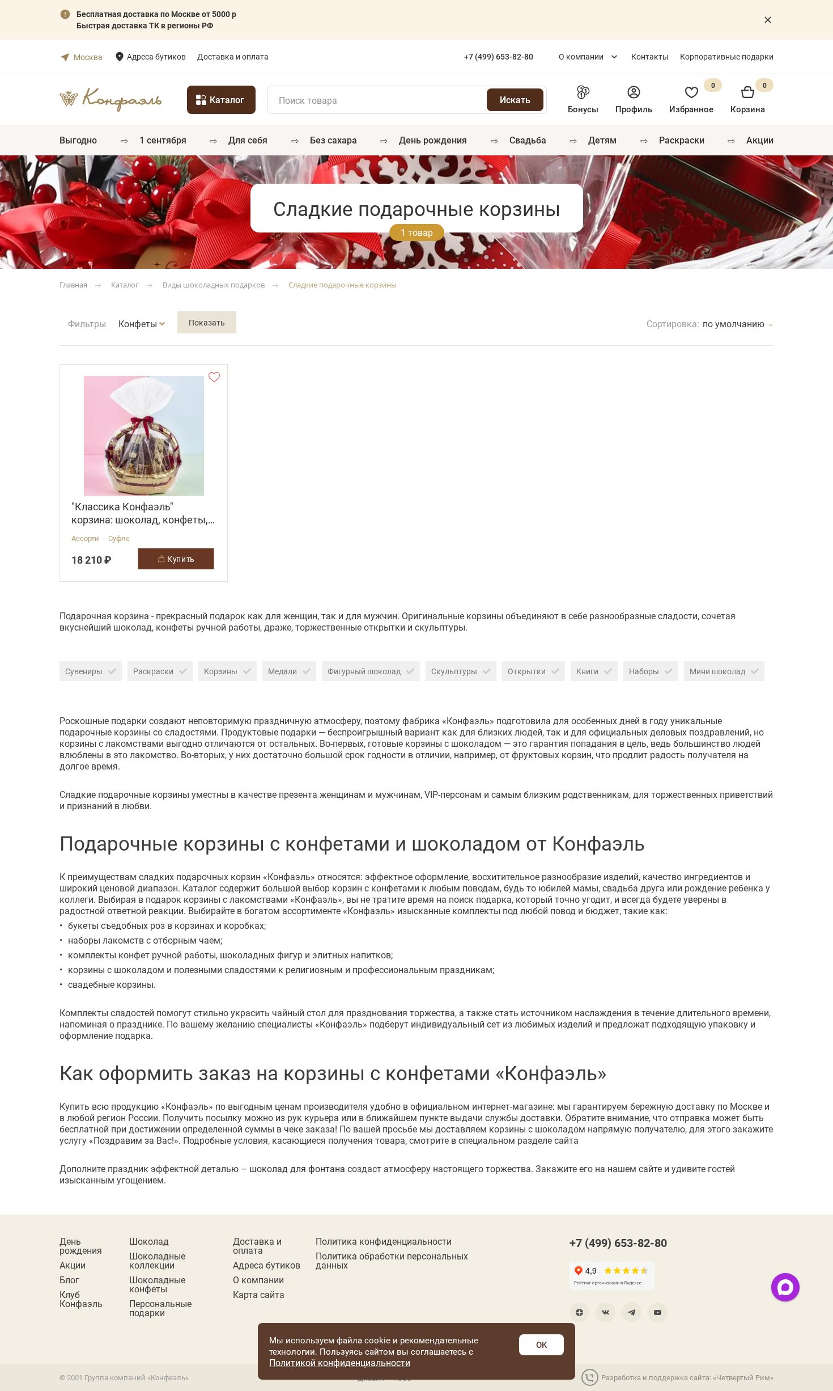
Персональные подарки (160, 1308)
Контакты (650, 56)
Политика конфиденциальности (384, 1241)
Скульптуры (454, 671)
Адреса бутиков (156, 56)
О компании (581, 56)
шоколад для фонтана (297, 1168)
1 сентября (162, 140)
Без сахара (333, 140)
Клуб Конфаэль (81, 1299)
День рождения (433, 140)
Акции (760, 140)
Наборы (644, 671)
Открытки (527, 671)
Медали (282, 671)
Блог (69, 1279)
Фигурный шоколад (364, 671)
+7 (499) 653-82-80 (618, 1242)
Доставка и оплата (233, 56)
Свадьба (527, 140)
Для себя (247, 140)
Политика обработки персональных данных (392, 1261)
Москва (88, 57)
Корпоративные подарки (727, 56)
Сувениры (84, 671)
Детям (602, 140)
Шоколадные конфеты (157, 1284)
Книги (587, 671)
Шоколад (149, 1241)
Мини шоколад (717, 671)
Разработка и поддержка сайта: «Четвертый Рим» (687, 1377)
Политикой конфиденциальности (339, 1362)
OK (541, 1344)
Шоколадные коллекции (157, 1261)
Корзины (220, 671)
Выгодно (78, 140)
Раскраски (681, 140)
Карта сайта (258, 1294)
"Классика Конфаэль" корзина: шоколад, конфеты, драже (139, 513)
